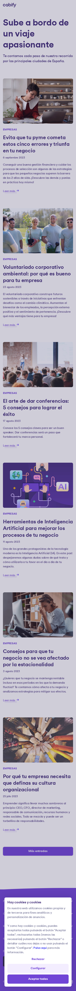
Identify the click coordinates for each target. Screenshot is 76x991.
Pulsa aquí (40, 948)
